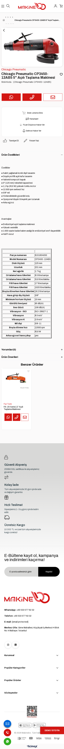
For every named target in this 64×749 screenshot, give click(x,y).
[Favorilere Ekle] (61, 74)
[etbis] (32, 712)
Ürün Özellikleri (10, 154)
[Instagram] (8, 644)
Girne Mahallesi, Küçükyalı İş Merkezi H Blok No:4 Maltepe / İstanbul (31, 629)
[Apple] (25, 725)
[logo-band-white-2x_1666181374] (38, 738)
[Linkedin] (15, 644)
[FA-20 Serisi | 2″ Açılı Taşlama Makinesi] (16, 383)
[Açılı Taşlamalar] (12, 17)
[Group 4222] (27, 597)
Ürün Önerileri (9, 357)
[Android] (39, 725)
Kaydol (49, 572)
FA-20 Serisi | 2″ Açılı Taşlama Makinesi (13, 408)
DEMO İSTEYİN (52, 730)
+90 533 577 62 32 (19, 610)
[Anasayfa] (5, 17)
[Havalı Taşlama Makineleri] (10, 17)
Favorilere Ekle (28, 371)
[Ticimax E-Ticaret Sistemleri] (32, 746)
